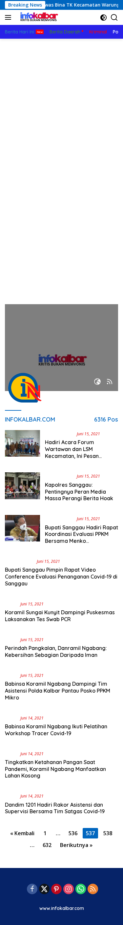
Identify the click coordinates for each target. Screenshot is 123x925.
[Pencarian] (114, 17)
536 (73, 833)
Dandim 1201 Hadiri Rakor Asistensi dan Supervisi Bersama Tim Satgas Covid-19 (55, 808)
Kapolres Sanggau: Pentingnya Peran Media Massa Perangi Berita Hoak (79, 492)
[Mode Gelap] (103, 17)
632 (47, 845)
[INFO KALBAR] (37, 17)
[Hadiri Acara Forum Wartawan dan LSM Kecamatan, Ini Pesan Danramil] (22, 446)
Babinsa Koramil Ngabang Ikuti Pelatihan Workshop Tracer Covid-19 (56, 730)
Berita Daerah (59, 434)
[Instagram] (68, 889)
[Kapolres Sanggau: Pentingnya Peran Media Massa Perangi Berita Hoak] (22, 488)
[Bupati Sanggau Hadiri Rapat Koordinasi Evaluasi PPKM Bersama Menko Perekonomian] (22, 531)
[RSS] (93, 889)
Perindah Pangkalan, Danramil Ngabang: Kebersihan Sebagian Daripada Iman (56, 651)
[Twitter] (44, 889)
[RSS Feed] (109, 382)
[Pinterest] (56, 889)
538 (107, 833)
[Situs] (97, 382)
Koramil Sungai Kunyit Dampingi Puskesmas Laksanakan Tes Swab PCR (60, 615)
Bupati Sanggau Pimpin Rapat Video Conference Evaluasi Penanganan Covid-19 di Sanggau (61, 576)
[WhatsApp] (80, 889)
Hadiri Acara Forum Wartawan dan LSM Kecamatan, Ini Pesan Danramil (72, 452)
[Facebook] (32, 889)
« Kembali (22, 833)
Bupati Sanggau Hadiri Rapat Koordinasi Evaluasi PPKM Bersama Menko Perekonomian (81, 537)
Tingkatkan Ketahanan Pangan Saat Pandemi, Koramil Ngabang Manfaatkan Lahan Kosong (55, 769)
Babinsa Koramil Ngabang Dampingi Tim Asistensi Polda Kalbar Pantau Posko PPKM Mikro (57, 690)
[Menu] (9, 17)
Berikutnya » (76, 845)
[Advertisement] (61, 103)
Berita (11, 604)
